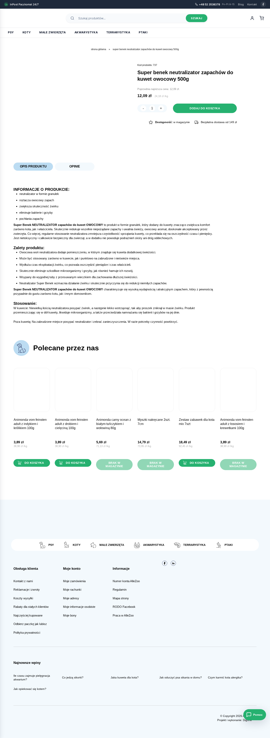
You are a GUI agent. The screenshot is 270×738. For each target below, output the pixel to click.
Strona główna (98, 49)
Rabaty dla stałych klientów (31, 606)
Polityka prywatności (26, 632)
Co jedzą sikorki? (72, 677)
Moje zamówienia (74, 581)
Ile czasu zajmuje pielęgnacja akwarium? (31, 677)
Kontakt (252, 4)
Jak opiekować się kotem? (29, 688)
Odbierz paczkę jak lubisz (30, 624)
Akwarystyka (86, 32)
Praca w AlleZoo (123, 615)
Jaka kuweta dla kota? (125, 677)
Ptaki (143, 32)
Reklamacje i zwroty (26, 589)
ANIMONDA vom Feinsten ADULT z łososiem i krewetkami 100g (236, 424)
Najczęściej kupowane (27, 615)
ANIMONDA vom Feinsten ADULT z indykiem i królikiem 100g (30, 424)
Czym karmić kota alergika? (225, 677)
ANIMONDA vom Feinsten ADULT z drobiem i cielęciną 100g (71, 424)
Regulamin (120, 589)
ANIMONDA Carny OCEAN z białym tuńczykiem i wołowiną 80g (113, 424)
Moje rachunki (72, 589)
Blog (241, 4)
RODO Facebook (124, 606)
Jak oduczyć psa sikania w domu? (180, 677)
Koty (27, 32)
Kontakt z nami (23, 581)
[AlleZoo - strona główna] (18, 18)
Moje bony (69, 615)
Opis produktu (33, 166)
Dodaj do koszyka (205, 108)
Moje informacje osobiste (79, 606)
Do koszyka (34, 462)
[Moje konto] (252, 18)
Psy (11, 32)
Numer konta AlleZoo (126, 581)
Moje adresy (71, 598)
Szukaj (196, 18)
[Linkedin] (173, 563)
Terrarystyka (118, 32)
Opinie (74, 166)
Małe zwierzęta (52, 32)
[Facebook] (263, 4)
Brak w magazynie (114, 464)
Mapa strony (121, 598)
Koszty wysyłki (23, 598)
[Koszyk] (261, 18)
